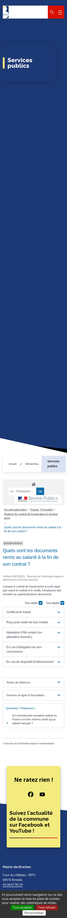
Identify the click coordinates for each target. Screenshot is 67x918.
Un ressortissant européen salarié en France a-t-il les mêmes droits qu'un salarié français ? (34, 719)
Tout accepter (22, 907)
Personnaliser (34, 913)
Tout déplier (53, 603)
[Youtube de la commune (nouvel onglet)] (39, 794)
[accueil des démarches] (33, 484)
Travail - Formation (41, 509)
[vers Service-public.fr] (38, 499)
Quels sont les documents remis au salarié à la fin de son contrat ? (32, 529)
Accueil (13, 463)
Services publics (53, 463)
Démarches (32, 463)
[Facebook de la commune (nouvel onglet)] (28, 794)
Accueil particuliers (15, 509)
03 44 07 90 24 (13, 885)
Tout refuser (47, 907)
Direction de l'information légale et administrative (29, 743)
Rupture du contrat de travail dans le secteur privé (31, 516)
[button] (33, 612)
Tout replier (32, 603)
